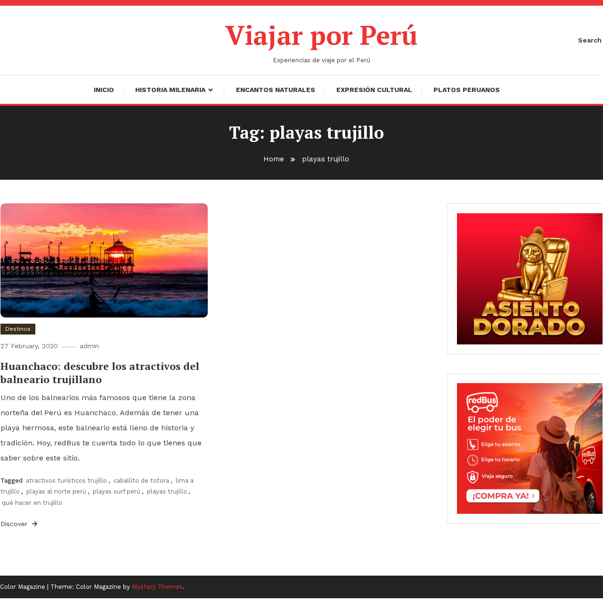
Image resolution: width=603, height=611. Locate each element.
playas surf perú (116, 491)
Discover (15, 523)
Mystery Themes (157, 586)
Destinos (18, 329)
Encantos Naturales (275, 89)
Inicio (104, 89)
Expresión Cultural (374, 89)
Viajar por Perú (321, 34)
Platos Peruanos (466, 89)
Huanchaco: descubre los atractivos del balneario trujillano (99, 372)
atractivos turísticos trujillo (66, 480)
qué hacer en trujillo (32, 502)
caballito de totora (141, 480)
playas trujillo (167, 491)
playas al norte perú (56, 491)
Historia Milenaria (170, 89)
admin (89, 346)
